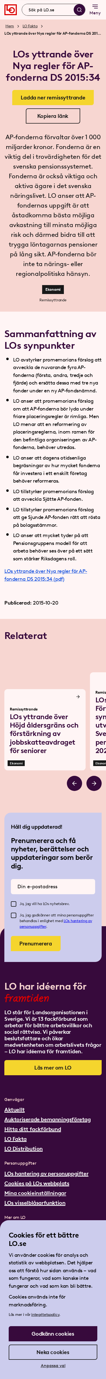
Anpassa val (53, 1365)
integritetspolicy (45, 1314)
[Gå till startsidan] (10, 9)
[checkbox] (13, 904)
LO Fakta (30, 26)
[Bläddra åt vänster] (74, 783)
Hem (9, 26)
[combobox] (53, 9)
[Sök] (79, 9)
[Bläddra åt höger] (94, 783)
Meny (95, 12)
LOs (67, 921)
